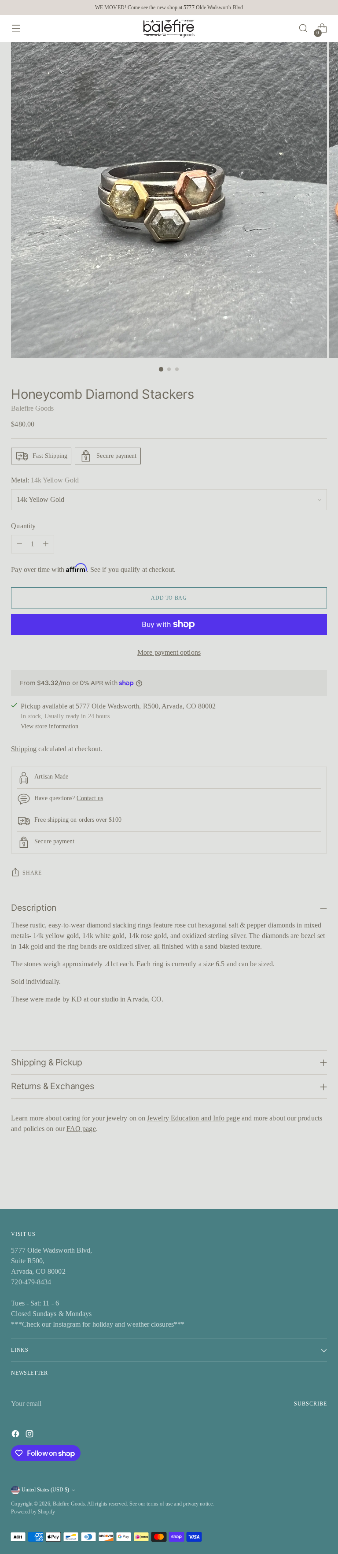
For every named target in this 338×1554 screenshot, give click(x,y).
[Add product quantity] (46, 544)
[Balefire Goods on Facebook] (16, 1435)
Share (31, 873)
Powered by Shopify (33, 1512)
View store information (49, 726)
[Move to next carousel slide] (319, 1178)
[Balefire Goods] (169, 28)
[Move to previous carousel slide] (299, 1179)
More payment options (169, 652)
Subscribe (310, 1404)
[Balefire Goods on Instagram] (30, 1435)
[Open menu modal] (16, 28)
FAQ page (81, 1128)
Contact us (90, 797)
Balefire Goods (32, 408)
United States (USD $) (45, 1490)
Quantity (23, 526)
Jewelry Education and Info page (193, 1118)
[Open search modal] (303, 28)
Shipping (24, 749)
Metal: (45, 480)
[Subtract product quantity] (19, 544)
